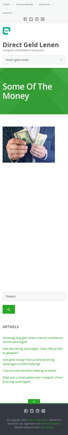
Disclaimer (8, 13)
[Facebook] (25, 19)
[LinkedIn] (37, 19)
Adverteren (44, 4)
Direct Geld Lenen (38, 420)
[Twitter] (31, 19)
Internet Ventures (50, 423)
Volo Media (46, 427)
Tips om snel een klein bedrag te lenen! (29, 370)
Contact (6, 4)
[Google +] (42, 19)
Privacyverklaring (24, 4)
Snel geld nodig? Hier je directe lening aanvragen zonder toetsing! (28, 362)
